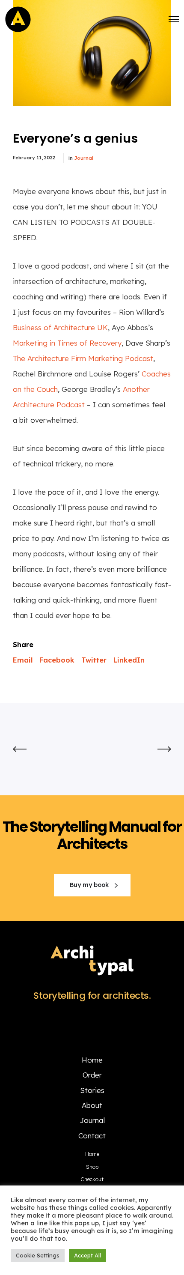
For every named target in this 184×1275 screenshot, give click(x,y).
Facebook (56, 660)
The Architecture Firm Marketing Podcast (83, 358)
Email (23, 660)
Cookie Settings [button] (37, 1255)
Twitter (94, 660)
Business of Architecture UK (60, 327)
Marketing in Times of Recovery (67, 342)
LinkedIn (129, 660)
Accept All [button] (87, 1255)
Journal (83, 158)
